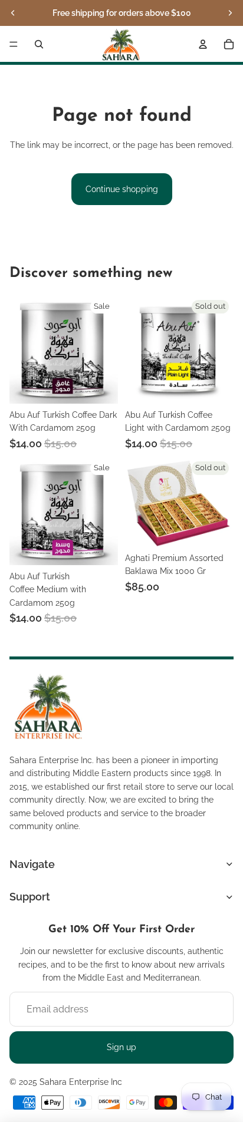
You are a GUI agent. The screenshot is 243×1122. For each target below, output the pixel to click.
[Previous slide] (13, 13)
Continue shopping (122, 189)
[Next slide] (230, 13)
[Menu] (13, 44)
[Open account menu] (203, 44)
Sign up (121, 1047)
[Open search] (39, 44)
